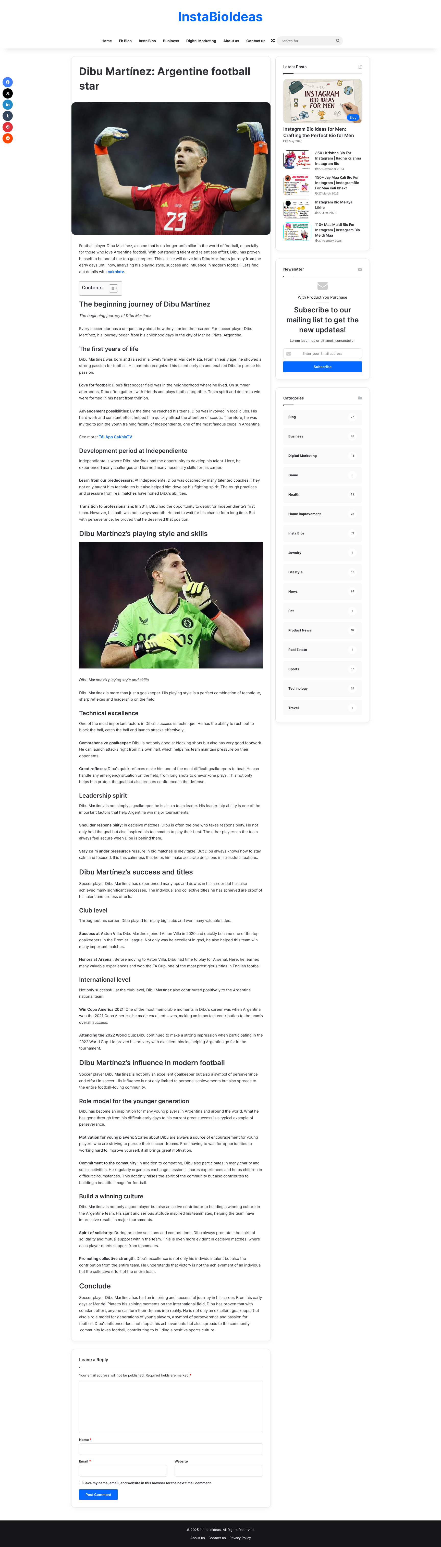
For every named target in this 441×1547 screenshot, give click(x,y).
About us (231, 41)
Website (181, 1461)
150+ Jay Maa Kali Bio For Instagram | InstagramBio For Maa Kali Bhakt (337, 182)
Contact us (255, 41)
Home (107, 41)
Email (85, 1461)
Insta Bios (147, 41)
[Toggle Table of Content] (111, 288)
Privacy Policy (240, 1538)
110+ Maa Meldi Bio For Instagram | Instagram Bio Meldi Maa (337, 229)
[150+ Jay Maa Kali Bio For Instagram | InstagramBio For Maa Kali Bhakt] (297, 185)
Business (171, 41)
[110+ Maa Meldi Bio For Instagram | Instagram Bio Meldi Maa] (297, 231)
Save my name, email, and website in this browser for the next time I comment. (147, 1483)
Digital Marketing (201, 41)
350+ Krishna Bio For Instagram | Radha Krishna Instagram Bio (338, 158)
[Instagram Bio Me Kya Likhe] (297, 209)
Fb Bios (125, 41)
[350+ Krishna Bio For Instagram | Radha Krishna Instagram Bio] (297, 159)
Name (85, 1440)
